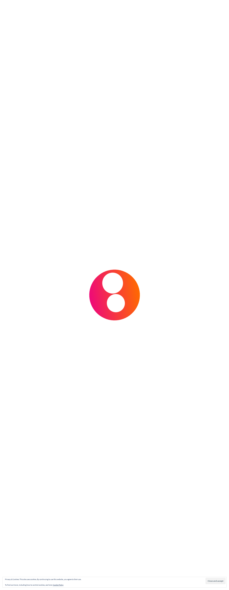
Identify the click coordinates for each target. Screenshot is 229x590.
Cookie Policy (58, 585)
